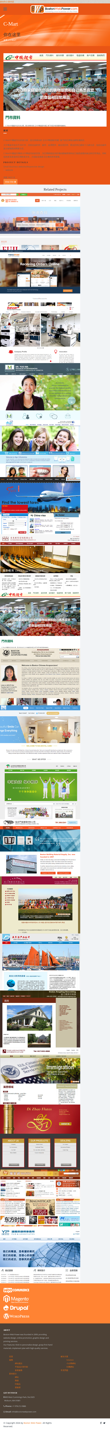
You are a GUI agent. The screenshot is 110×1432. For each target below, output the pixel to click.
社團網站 (70, 1366)
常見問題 (64, 1370)
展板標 (17, 1387)
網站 (17, 1377)
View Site (9, 181)
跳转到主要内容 (7, 1)
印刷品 (17, 1384)
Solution (70, 1360)
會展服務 (18, 1370)
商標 (17, 1380)
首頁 (11, 1356)
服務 (11, 1360)
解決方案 (64, 1356)
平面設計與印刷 (21, 1366)
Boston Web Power (33, 1423)
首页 (5, 40)
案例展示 (13, 1373)
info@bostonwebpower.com (24, 1411)
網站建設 (18, 1363)
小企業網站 (71, 1363)
